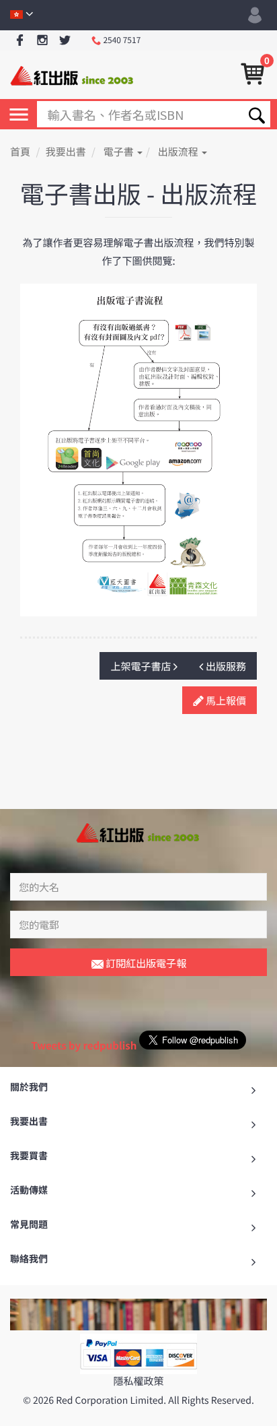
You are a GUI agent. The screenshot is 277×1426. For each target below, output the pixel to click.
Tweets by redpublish (83, 1046)
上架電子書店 (141, 666)
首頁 (20, 152)
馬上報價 (225, 701)
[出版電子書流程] (138, 449)
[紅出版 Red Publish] (72, 74)
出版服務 (225, 666)
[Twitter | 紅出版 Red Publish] (65, 40)
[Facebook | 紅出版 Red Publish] (20, 40)
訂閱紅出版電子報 (145, 963)
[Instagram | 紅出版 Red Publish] (42, 40)
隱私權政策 (138, 1381)
